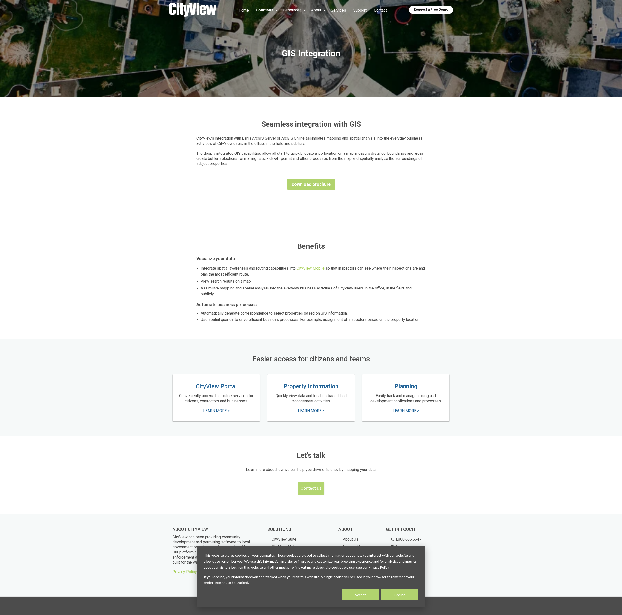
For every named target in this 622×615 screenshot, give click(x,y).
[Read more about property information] (311, 398)
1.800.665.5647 (407, 539)
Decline (399, 595)
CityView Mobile (311, 268)
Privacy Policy (185, 572)
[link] (192, 10)
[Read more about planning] (405, 398)
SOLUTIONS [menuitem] (279, 529)
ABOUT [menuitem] (345, 529)
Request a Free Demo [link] (431, 9)
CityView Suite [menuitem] (284, 539)
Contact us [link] (311, 488)
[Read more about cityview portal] (216, 398)
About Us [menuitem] (350, 539)
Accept (360, 595)
